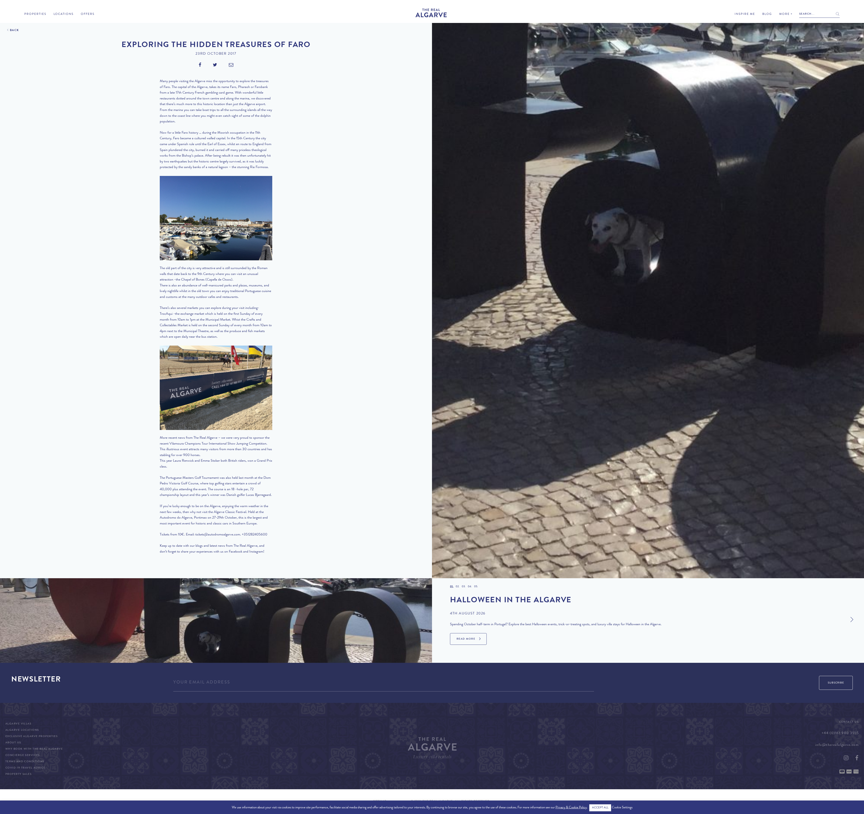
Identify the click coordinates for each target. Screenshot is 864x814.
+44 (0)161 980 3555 (840, 733)
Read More (466, 639)
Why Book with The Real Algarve (34, 749)
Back (14, 30)
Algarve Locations (22, 730)
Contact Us (849, 722)
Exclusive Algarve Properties (31, 736)
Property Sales (18, 774)
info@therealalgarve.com (837, 745)
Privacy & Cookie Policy (571, 808)
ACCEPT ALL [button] (600, 807)
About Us (13, 743)
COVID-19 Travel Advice (25, 768)
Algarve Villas (18, 724)
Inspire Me (745, 14)
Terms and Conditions (24, 761)
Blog (767, 14)
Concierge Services (22, 755)
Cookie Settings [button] (622, 808)
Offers (87, 14)
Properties (35, 14)
